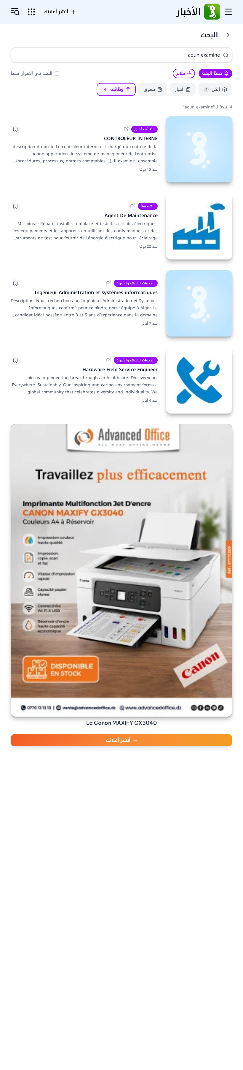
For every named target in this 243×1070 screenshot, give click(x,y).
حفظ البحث (212, 73)
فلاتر (180, 73)
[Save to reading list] (15, 129)
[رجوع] (227, 35)
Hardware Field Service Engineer (120, 369)
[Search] (226, 55)
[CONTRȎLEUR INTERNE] (199, 149)
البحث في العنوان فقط (31, 73)
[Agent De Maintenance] (199, 226)
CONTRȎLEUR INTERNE (131, 138)
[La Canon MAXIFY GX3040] (121, 570)
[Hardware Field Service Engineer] (199, 380)
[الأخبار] (212, 12)
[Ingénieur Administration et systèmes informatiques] (199, 303)
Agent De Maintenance (131, 215)
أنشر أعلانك (118, 740)
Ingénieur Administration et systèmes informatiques (96, 292)
